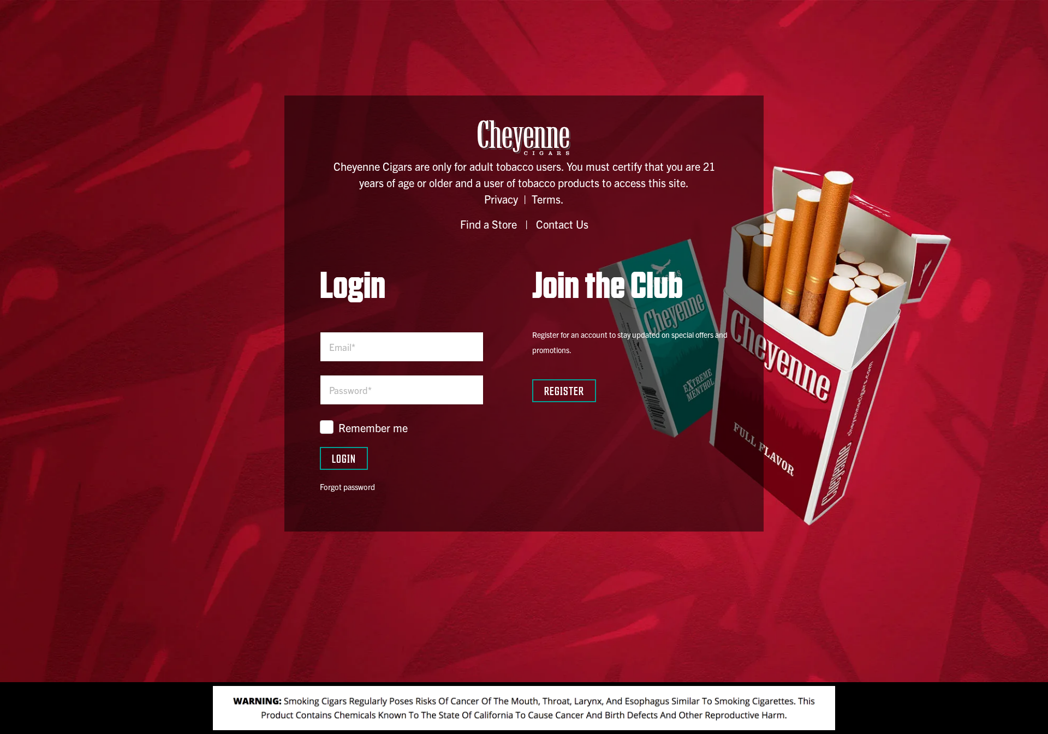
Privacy (501, 199)
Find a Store (488, 224)
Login (344, 458)
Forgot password (347, 487)
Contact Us (562, 224)
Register (564, 390)
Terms (546, 199)
